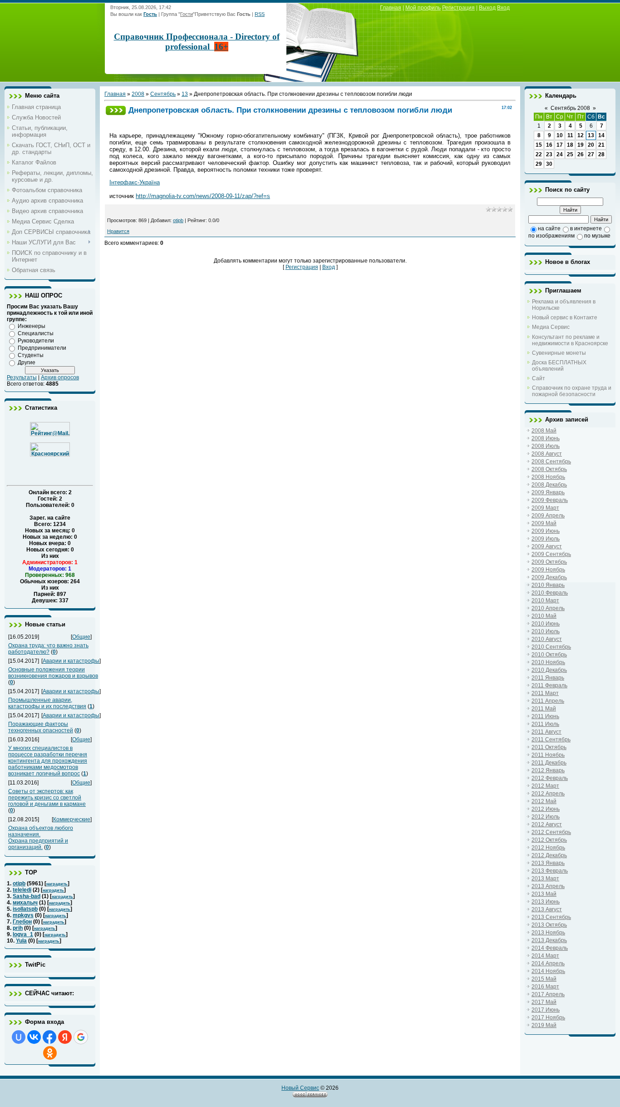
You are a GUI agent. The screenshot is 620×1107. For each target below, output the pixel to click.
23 (549, 154)
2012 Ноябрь (548, 847)
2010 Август (546, 639)
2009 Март (545, 508)
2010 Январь (548, 585)
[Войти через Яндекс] (65, 1037)
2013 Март (545, 878)
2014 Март (545, 956)
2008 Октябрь (549, 469)
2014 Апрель (548, 963)
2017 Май (543, 1002)
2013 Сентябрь (551, 917)
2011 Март (545, 693)
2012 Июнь (545, 809)
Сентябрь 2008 (570, 108)
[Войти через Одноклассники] (50, 1053)
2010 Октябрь (549, 654)
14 (601, 135)
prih (18, 928)
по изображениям (551, 236)
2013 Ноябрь (548, 932)
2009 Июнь (545, 531)
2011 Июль (545, 724)
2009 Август (546, 546)
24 (559, 154)
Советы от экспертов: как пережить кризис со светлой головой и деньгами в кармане (47, 797)
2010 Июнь (545, 624)
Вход (503, 8)
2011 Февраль (549, 685)
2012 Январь (548, 770)
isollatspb (25, 909)
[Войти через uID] (18, 1037)
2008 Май (543, 430)
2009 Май (543, 523)
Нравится (118, 231)
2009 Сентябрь (551, 554)
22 (539, 154)
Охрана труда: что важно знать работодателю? (48, 648)
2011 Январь (547, 678)
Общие (81, 637)
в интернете (586, 228)
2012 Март (545, 786)
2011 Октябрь (548, 747)
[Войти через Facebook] (49, 1037)
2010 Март (545, 600)
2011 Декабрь (548, 763)
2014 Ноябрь (548, 971)
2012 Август (546, 824)
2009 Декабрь (549, 577)
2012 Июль (545, 817)
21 (601, 145)
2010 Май (543, 616)
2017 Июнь (545, 1010)
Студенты (31, 355)
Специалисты (36, 333)
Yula (21, 941)
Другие (26, 362)
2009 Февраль (549, 500)
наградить (57, 884)
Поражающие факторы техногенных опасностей (40, 727)
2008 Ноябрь (548, 477)
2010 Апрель (548, 608)
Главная (390, 8)
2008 (138, 94)
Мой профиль (423, 8)
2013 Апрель (548, 886)
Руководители (36, 341)
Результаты (22, 377)
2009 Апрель (548, 515)
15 (539, 145)
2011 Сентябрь (551, 739)
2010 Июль (545, 631)
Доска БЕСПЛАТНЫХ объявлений (559, 365)
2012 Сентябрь (551, 832)
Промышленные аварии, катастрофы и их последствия (47, 703)
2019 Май (543, 1025)
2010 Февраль (549, 593)
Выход (487, 8)
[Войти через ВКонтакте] (34, 1037)
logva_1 (23, 934)
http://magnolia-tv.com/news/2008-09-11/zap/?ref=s (203, 196)
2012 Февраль (549, 778)
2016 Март (545, 986)
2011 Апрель (547, 701)
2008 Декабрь (549, 485)
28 (601, 154)
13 (185, 94)
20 (591, 145)
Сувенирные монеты (559, 353)
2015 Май (543, 979)
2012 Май (543, 801)
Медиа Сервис (551, 327)
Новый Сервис (300, 1088)
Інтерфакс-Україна (134, 182)
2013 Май (543, 894)
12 (580, 135)
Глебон (22, 921)
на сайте (549, 228)
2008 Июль (545, 446)
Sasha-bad (26, 896)
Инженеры (31, 326)
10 (559, 135)
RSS (260, 14)
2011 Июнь (545, 716)
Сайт (538, 378)
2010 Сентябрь (551, 647)
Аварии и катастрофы (71, 661)
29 (539, 164)
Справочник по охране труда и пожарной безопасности (571, 391)
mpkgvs (23, 915)
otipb (19, 883)
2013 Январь (548, 863)
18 (570, 145)
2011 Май (543, 708)
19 (580, 145)
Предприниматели (42, 348)
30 (549, 164)
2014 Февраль (549, 948)
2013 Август (546, 909)
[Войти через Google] (81, 1037)
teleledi (22, 890)
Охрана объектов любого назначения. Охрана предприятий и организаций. (40, 837)
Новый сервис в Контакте (564, 317)
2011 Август (546, 732)
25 (570, 154)
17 (559, 145)
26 (580, 154)
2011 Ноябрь (548, 755)
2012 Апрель (548, 793)
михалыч (25, 902)
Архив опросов (60, 377)
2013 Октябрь (549, 925)
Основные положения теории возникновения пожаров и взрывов (53, 672)
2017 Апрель (548, 994)
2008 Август (546, 454)
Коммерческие (71, 819)
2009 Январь (548, 492)
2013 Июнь (545, 902)
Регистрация (458, 8)
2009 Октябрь (549, 562)
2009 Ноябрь (548, 569)
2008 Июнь (545, 438)
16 (549, 145)
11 (570, 135)
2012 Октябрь (549, 840)
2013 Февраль (549, 871)
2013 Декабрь (549, 940)
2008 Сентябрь (551, 461)
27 (591, 154)
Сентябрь (163, 94)
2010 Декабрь (549, 670)
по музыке (597, 236)
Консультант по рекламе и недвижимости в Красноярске (570, 340)
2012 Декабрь (549, 855)
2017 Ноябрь (548, 1017)
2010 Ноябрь (548, 662)
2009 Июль (545, 539)
